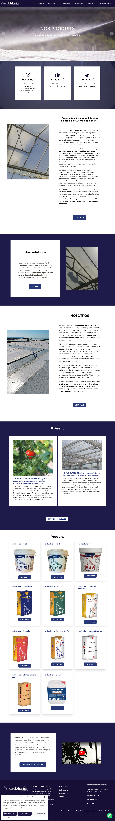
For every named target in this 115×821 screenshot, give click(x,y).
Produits (51, 3)
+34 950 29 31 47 (93, 796)
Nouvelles (79, 3)
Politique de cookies (13, 817)
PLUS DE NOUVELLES (57, 519)
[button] (45, 797)
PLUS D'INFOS (24, 577)
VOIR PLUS (79, 218)
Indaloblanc (65, 3)
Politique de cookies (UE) (70, 811)
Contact (91, 3)
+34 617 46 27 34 (93, 800)
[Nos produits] (59, 58)
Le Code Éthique (65, 793)
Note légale (38, 817)
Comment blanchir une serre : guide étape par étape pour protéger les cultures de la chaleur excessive (30, 481)
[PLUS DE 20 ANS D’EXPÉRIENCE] (57, 58)
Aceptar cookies (9, 814)
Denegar (24, 814)
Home (41, 3)
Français (105, 3)
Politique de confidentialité (27, 817)
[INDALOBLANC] (55, 58)
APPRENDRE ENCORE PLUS (32, 765)
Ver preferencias (39, 814)
